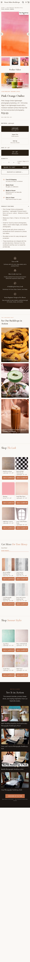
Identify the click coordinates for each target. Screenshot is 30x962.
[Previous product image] (1, 34)
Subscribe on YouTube (15, 796)
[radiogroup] (15, 133)
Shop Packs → (5, 550)
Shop (3, 7)
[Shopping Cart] (28, 2)
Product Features (15, 206)
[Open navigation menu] (2, 2)
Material (4, 123)
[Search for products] (23, 2)
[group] (15, 151)
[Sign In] (26, 2)
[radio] (15, 153)
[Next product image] (28, 34)
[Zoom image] (26, 54)
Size (2, 147)
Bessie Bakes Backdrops (12, 2)
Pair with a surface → (15, 172)
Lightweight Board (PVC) (14, 7)
